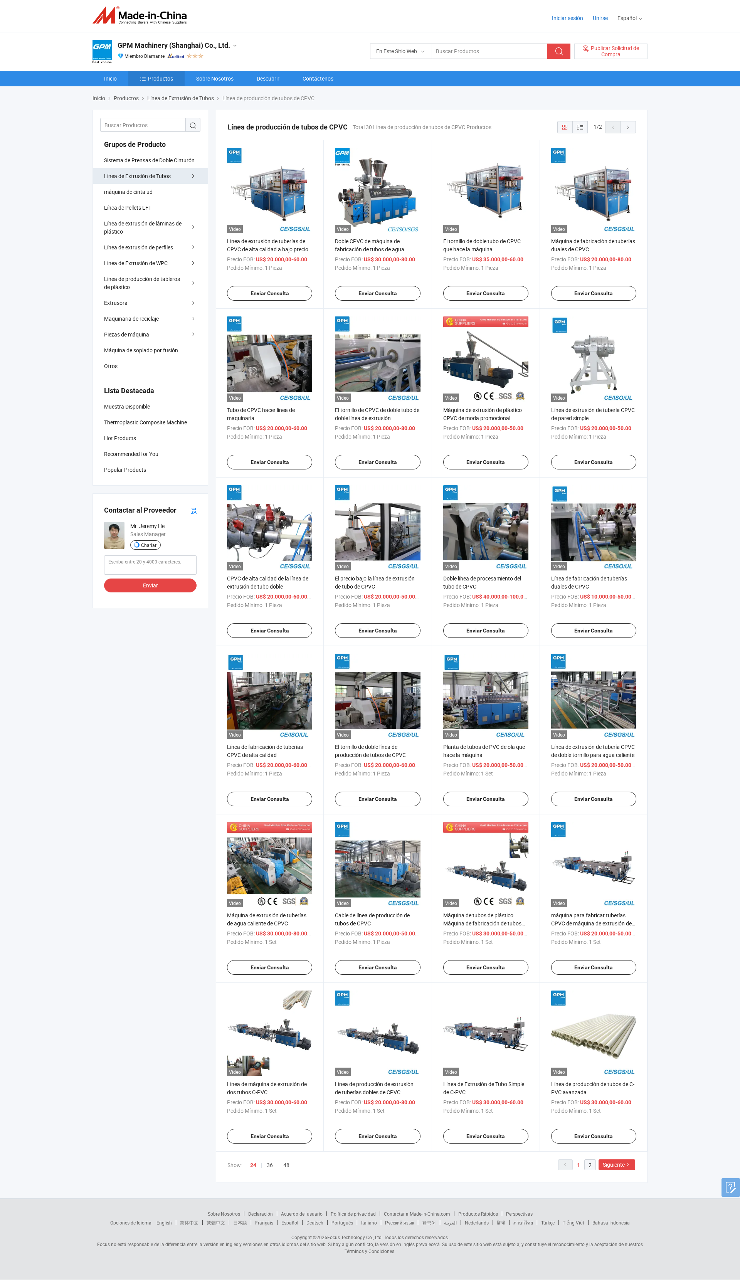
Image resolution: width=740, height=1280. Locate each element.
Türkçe (548, 1222)
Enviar (150, 585)
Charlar (148, 545)
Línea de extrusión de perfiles (138, 247)
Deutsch (314, 1222)
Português (342, 1222)
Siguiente (614, 1164)
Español (289, 1222)
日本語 (240, 1222)
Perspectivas (519, 1214)
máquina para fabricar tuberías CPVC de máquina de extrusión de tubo (591, 923)
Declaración (260, 1214)
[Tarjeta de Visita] (193, 510)
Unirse (600, 18)
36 (270, 1165)
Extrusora (116, 302)
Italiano (369, 1222)
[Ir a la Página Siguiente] (628, 127)
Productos (160, 78)
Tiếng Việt (573, 1222)
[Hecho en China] (142, 15)
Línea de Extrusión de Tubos (137, 176)
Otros (111, 366)
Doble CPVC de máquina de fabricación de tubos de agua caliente (369, 249)
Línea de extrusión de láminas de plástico (143, 227)
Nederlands (477, 1222)
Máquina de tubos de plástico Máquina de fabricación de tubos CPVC (482, 923)
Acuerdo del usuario (302, 1214)
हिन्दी (501, 1222)
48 (286, 1165)
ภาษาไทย (523, 1222)
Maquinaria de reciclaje (131, 318)
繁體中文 (216, 1222)
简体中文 (189, 1222)
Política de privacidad (353, 1214)
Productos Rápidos (478, 1214)
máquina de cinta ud (128, 191)
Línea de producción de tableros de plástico (142, 283)
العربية (450, 1222)
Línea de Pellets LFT (127, 207)
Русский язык (399, 1222)
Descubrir (268, 78)
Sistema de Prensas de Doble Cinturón (149, 160)
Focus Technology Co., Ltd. (355, 1237)
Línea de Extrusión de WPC (136, 263)
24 (253, 1165)
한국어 (429, 1222)
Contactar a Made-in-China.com (417, 1214)
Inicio (110, 78)
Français (264, 1222)
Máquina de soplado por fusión (141, 350)
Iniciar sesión (567, 18)
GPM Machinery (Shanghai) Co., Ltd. (174, 45)
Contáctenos (318, 78)
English (164, 1222)
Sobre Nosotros (215, 78)
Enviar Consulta (270, 293)
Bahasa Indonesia (611, 1222)
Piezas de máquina (126, 334)
